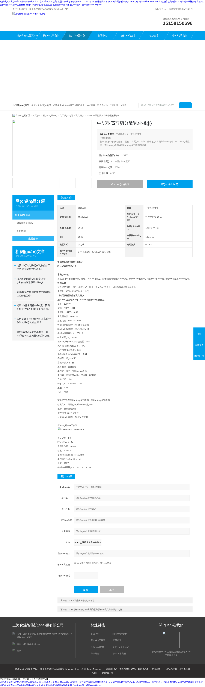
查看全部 (33, 238)
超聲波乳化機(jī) (25, 223)
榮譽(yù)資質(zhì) (121, 647)
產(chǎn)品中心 (77, 35)
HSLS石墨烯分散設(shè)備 (81, 600)
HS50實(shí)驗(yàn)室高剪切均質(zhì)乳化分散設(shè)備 (95, 609)
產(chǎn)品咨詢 (120, 184)
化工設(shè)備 (66, 115)
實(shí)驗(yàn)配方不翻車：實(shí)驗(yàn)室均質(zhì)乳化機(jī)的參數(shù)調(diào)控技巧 (34, 334)
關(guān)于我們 (51, 35)
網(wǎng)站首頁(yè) (27, 35)
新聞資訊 (117, 640)
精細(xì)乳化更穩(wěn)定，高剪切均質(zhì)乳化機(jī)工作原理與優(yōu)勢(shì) (33, 307)
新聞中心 (102, 35)
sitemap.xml (107, 673)
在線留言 (173, 9)
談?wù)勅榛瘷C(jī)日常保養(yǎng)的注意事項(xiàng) (31, 280)
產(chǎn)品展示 (98, 640)
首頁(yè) (36, 115)
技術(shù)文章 (128, 35)
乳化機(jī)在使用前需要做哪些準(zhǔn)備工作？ (34, 294)
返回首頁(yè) (161, 9)
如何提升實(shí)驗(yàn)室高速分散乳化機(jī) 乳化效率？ (34, 320)
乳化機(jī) (79, 115)
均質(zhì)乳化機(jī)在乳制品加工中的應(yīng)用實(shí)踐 (33, 267)
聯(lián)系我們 (186, 9)
